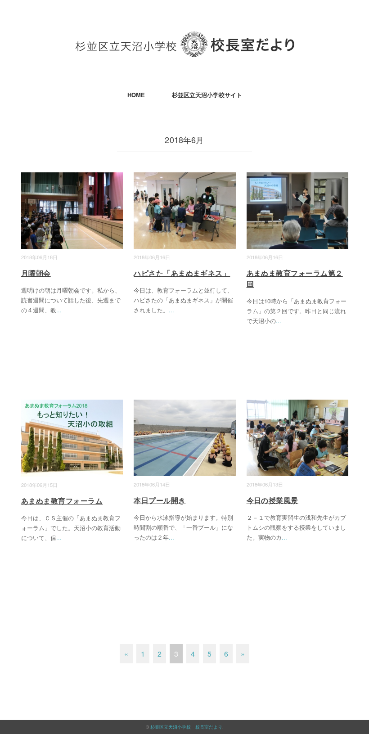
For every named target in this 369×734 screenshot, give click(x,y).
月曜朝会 (36, 273)
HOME (136, 94)
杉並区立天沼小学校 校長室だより (186, 727)
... (59, 310)
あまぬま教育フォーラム (62, 500)
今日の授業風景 (272, 500)
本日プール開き (159, 500)
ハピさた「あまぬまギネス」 (182, 273)
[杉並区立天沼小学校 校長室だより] (184, 38)
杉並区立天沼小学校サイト (207, 94)
